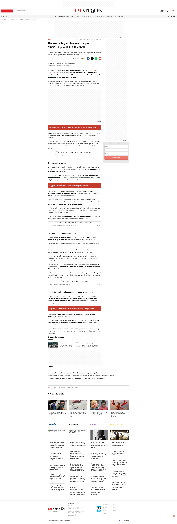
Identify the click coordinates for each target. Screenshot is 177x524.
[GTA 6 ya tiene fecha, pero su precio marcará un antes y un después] (119, 435)
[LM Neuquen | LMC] (20, 11)
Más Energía (80, 16)
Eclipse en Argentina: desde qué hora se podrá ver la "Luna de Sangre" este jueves (119, 474)
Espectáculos (102, 16)
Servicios (114, 512)
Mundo (49, 39)
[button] (1, 16)
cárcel (76, 387)
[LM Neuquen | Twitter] (169, 16)
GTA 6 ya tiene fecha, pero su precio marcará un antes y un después (119, 443)
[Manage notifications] (174, 516)
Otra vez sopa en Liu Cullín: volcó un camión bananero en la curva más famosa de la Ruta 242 (77, 479)
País (93, 16)
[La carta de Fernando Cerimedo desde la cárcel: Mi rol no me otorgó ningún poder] (57, 405)
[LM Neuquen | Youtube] (174, 16)
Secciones (114, 510)
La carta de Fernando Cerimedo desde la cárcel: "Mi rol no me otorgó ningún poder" (73, 373)
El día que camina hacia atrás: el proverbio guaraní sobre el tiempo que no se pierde (119, 463)
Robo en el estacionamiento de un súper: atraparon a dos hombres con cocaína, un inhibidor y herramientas (77, 491)
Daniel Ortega (62, 387)
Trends (104, 510)
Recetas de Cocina (36, 19)
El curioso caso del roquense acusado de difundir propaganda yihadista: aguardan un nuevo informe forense (77, 467)
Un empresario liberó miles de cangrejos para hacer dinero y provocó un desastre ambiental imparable (118, 414)
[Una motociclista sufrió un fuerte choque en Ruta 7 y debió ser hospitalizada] (78, 435)
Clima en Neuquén (19, 19)
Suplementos (105, 512)
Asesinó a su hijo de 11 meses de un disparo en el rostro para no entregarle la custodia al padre (76, 378)
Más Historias (28, 19)
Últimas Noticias (61, 16)
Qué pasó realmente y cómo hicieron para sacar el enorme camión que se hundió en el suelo (57, 488)
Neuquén (68, 16)
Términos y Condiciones (107, 513)
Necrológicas (109, 16)
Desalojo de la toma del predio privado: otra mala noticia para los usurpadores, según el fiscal (57, 456)
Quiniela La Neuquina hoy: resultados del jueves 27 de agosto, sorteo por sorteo (57, 477)
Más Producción (87, 16)
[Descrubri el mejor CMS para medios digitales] (124, 521)
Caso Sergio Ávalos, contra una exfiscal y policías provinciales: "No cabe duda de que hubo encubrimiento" (77, 455)
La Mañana (79, 39)
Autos (96, 16)
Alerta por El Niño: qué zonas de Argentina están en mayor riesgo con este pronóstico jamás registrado (119, 486)
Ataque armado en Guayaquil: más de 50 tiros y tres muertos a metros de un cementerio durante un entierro (81, 376)
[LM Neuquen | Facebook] (166, 16)
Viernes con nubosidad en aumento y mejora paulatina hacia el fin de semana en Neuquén (57, 444)
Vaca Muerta (11, 19)
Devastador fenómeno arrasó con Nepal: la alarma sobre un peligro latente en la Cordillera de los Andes (66, 346)
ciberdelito (70, 387)
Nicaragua (85, 39)
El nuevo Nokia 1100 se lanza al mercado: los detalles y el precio (118, 453)
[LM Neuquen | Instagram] (171, 16)
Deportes (115, 16)
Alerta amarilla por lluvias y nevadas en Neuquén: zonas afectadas (57, 467)
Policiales (73, 16)
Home (55, 16)
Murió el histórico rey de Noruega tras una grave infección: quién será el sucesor (92, 346)
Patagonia (120, 16)
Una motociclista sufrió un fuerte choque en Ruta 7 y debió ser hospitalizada (78, 443)
